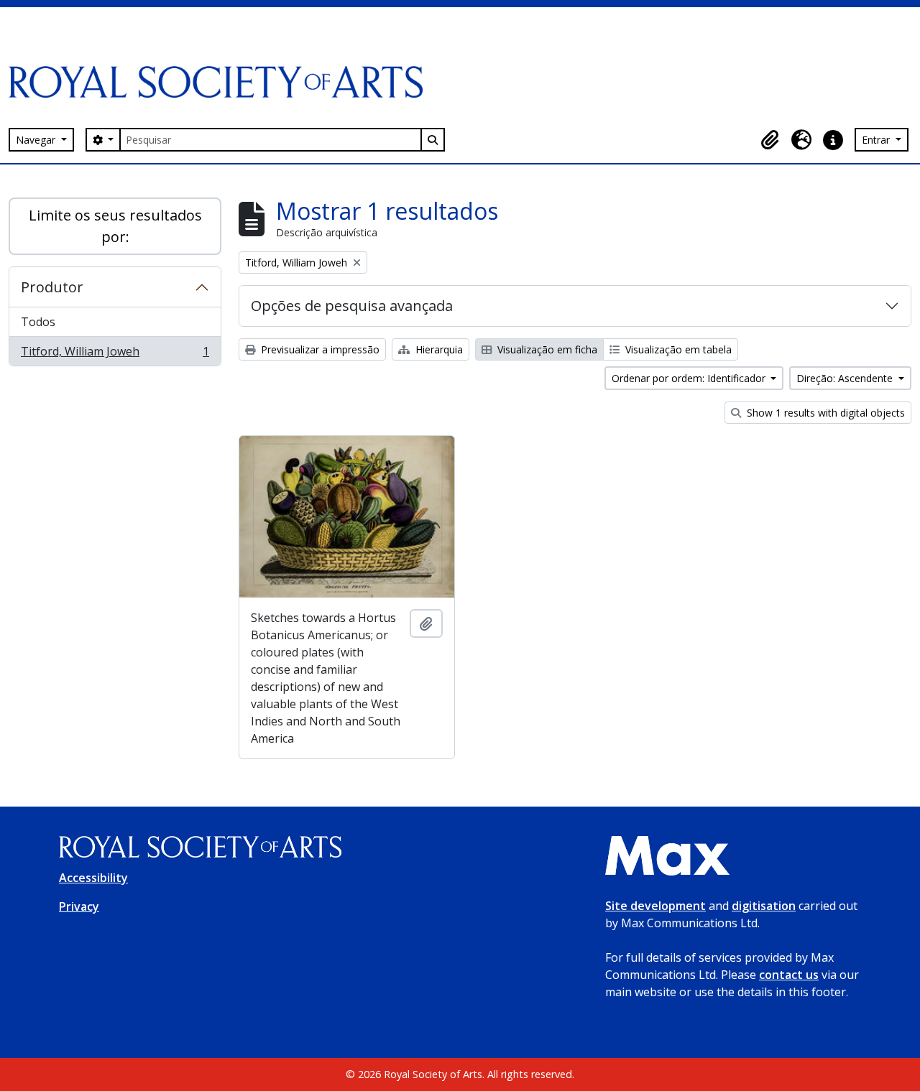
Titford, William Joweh (114, 354)
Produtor (52, 287)
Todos (38, 322)
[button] (770, 140)
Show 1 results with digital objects (824, 412)
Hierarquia (438, 349)
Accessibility (93, 878)
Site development (655, 906)
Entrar (877, 140)
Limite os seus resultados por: (115, 225)
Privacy (79, 906)
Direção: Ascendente (846, 378)
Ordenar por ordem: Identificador (690, 378)
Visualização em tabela (677, 349)
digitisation (764, 906)
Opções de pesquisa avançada (352, 305)
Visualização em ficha (545, 349)
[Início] (221, 81)
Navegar (37, 140)
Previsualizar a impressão (319, 349)
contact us (789, 975)
